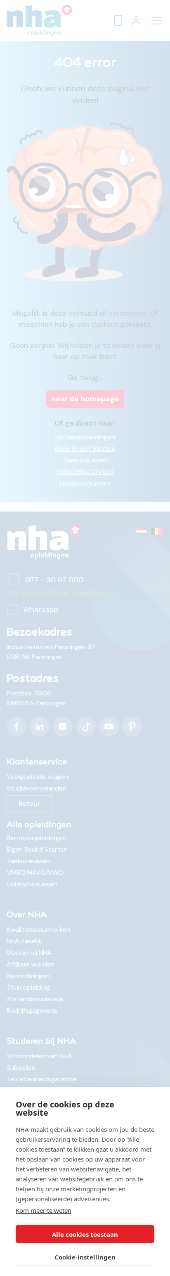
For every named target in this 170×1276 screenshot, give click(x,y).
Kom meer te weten (43, 1210)
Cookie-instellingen (85, 1257)
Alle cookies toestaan (85, 1234)
